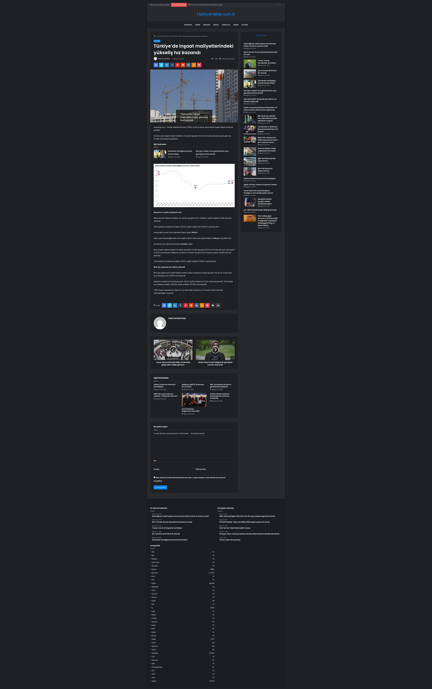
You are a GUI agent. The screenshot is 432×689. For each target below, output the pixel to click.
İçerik (153, 601)
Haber (197, 25)
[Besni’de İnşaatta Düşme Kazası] (250, 171)
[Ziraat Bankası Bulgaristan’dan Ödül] (194, 400)
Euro (153, 576)
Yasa (153, 677)
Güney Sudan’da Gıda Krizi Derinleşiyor (165, 385)
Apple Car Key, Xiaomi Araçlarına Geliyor (260, 184)
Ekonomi (206, 25)
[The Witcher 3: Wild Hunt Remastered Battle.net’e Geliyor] (250, 130)
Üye (153, 670)
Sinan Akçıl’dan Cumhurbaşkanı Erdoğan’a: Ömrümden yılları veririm (258, 192)
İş (152, 608)
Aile (153, 555)
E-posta (157, 469)
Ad (155, 461)
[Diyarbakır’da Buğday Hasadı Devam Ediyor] (160, 154)
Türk (153, 656)
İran (153, 604)
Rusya (154, 636)
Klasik (154, 615)
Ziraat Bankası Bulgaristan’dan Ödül (190, 410)
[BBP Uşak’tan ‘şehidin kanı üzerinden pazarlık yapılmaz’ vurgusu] (250, 119)
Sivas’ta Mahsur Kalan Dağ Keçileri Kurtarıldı (267, 149)
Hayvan (154, 594)
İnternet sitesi (201, 469)
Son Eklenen (261, 35)
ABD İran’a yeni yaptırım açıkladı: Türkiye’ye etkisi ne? (166, 395)
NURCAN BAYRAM (164, 59)
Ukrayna (155, 660)
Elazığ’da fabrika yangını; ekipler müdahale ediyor (265, 201)
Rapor (154, 625)
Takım (154, 649)
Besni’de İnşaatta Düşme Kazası (265, 169)
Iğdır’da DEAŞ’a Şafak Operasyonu (266, 159)
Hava (153, 590)
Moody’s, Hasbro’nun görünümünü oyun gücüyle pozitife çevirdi (260, 92)
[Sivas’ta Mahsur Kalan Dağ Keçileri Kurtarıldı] (250, 151)
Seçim (154, 643)
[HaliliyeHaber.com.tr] (216, 14)
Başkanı (154, 559)
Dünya (154, 569)
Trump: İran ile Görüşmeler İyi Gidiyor (201, 5)
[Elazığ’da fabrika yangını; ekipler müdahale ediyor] (250, 202)
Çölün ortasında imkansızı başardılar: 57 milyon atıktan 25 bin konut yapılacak (260, 108)
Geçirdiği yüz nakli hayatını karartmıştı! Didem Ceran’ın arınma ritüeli (260, 45)
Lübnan (154, 618)
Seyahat (155, 646)
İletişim (245, 25)
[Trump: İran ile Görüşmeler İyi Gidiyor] (250, 63)
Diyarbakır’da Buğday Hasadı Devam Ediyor (267, 81)
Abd (153, 552)
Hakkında (155, 587)
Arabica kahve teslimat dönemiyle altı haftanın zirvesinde (219, 396)
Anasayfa (188, 25)
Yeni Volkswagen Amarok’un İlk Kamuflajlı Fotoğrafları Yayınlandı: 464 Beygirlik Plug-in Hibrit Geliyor (268, 221)
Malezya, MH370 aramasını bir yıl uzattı (193, 385)
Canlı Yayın (156, 562)
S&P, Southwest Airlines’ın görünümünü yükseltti (220, 385)
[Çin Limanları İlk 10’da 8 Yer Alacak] (250, 73)
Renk (153, 629)
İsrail (153, 611)
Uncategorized (157, 667)
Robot (154, 632)
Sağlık (216, 25)
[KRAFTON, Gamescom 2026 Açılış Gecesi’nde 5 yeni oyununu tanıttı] (250, 139)
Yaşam (235, 25)
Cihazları (155, 566)
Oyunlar (154, 622)
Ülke (153, 663)
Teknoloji (226, 25)
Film (153, 580)
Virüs (153, 674)
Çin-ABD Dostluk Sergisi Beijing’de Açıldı (260, 210)
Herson (154, 597)
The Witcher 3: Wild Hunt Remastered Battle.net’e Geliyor (268, 129)
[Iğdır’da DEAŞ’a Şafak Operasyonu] (250, 161)
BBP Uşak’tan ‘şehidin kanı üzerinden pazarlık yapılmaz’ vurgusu (267, 118)
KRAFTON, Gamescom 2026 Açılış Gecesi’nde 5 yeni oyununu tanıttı (268, 139)
